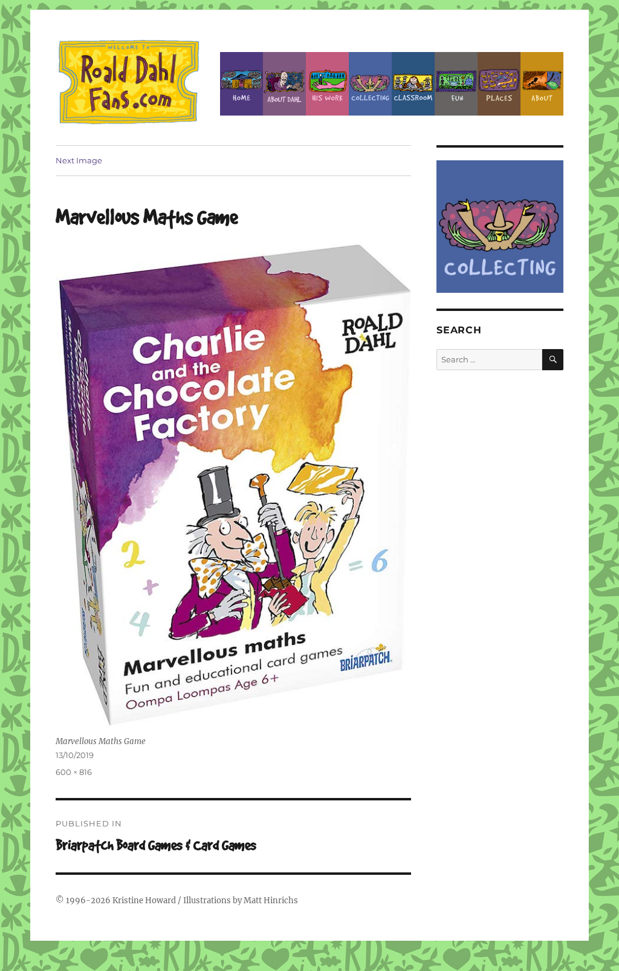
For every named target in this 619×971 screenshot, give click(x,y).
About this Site (541, 84)
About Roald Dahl (284, 84)
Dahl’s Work (327, 84)
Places (499, 84)
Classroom (413, 84)
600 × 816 (74, 772)
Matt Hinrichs (271, 900)
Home (241, 84)
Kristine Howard (144, 900)
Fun (456, 84)
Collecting (370, 84)
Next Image (79, 160)
